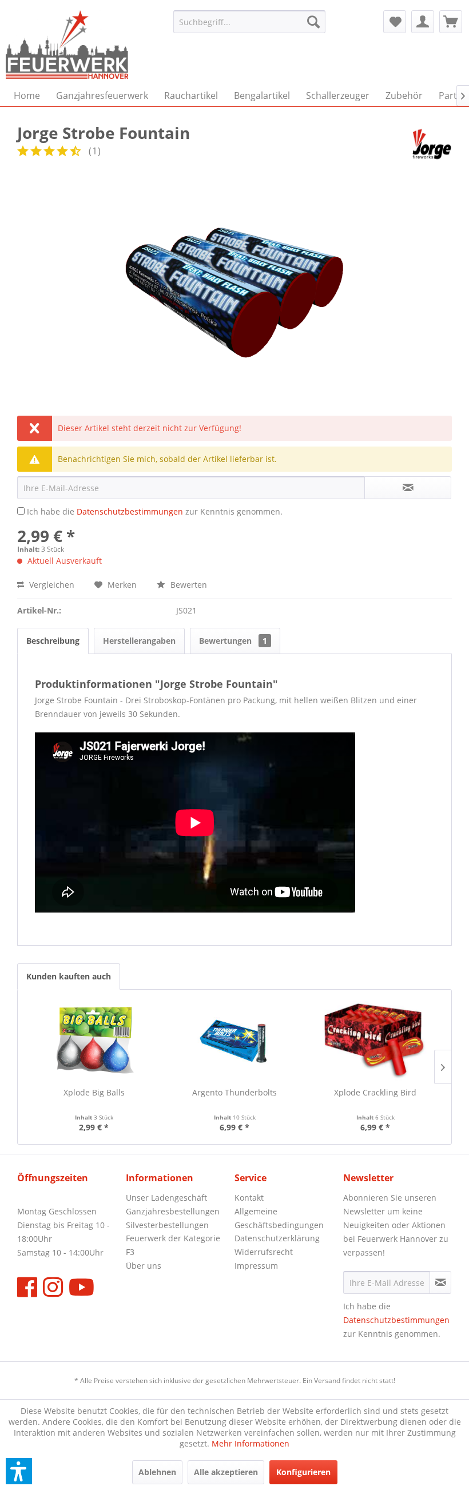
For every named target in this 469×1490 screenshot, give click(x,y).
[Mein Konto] (422, 21)
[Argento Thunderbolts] (234, 1041)
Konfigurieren (303, 1472)
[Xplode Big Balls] (93, 1041)
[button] (19, 1471)
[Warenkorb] (450, 21)
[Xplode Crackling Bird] (375, 1041)
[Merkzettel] (394, 21)
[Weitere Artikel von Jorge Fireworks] (432, 144)
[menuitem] (249, 21)
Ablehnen (157, 1472)
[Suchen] (313, 21)
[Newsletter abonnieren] (440, 1282)
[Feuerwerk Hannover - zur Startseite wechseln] (67, 44)
